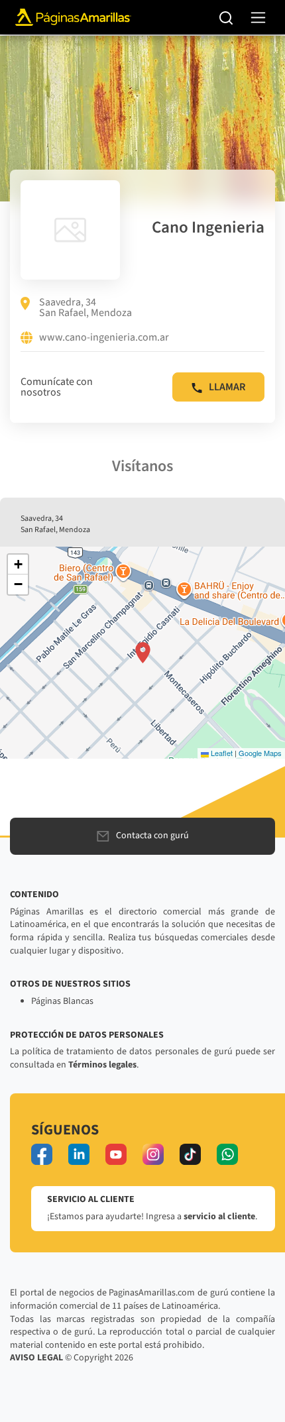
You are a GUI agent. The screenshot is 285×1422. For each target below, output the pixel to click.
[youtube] (116, 1154)
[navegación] (258, 17)
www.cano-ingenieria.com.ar (104, 338)
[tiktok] (190, 1154)
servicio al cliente (219, 1216)
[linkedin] (78, 1154)
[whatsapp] (227, 1154)
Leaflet (221, 752)
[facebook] (41, 1154)
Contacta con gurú (152, 835)
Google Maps (260, 752)
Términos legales (102, 1064)
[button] (142, 652)
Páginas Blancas (62, 1001)
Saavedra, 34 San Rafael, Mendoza (85, 307)
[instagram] (153, 1154)
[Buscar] (226, 17)
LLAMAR (227, 387)
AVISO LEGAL (36, 1357)
